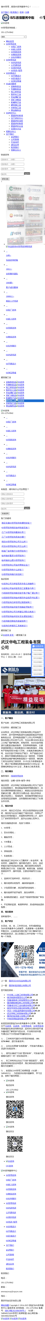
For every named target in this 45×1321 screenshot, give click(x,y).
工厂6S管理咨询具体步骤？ (14, 537)
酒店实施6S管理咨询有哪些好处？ (17, 523)
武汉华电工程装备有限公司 (19, 1013)
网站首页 (10, 41)
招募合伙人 (11, 131)
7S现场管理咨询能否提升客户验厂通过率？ (21, 593)
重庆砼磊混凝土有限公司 (20, 985)
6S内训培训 (16, 62)
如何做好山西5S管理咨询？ (14, 560)
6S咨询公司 (35, 7)
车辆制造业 (16, 89)
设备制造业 (16, 86)
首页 (11, 635)
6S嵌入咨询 (16, 49)
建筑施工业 (16, 105)
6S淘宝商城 (16, 81)
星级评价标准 (17, 116)
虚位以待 (15, 145)
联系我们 (14, 12)
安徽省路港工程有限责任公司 (20, 1000)
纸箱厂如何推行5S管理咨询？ (15, 551)
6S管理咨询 (11, 44)
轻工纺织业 (16, 92)
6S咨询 (16, 1026)
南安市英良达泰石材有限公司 (20, 1008)
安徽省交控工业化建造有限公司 (21, 1005)
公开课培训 (16, 65)
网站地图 (5, 1305)
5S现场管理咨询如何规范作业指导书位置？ (21, 598)
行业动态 (15, 142)
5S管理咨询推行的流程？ (13, 574)
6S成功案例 (11, 84)
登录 (22, 12)
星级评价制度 (17, 123)
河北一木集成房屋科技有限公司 (21, 1011)
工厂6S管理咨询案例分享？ (14, 532)
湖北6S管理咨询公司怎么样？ (15, 542)
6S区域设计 (16, 78)
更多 (41, 518)
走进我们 (15, 137)
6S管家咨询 (16, 52)
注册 (27, 12)
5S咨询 (8, 1026)
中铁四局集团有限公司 (17, 1019)
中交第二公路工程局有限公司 (20, 995)
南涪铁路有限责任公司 (17, 997)
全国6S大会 (16, 129)
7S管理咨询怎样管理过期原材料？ (17, 602)
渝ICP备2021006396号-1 (15, 1311)
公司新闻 (15, 139)
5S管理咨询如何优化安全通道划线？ (18, 616)
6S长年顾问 (16, 57)
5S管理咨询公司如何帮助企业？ (16, 565)
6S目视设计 (11, 73)
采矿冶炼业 (16, 100)
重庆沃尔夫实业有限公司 (20, 981)
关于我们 (5, 12)
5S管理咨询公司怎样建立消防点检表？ (19, 612)
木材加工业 (16, 108)
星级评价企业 (17, 126)
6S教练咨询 (16, 55)
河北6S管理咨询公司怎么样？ (15, 546)
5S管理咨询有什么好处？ (13, 570)
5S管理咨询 (26, 1026)
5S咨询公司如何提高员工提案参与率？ (19, 588)
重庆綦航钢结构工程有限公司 (20, 1003)
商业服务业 (16, 110)
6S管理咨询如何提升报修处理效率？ (18, 607)
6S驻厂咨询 (16, 47)
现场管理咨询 (17, 776)
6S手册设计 (16, 76)
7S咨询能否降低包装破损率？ (15, 621)
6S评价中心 (11, 113)
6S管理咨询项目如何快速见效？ (16, 528)
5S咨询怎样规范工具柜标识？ (15, 626)
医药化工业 (16, 94)
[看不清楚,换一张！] (27, 173)
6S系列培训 (16, 68)
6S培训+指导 (16, 70)
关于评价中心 (17, 118)
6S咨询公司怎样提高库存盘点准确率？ (19, 584)
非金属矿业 (16, 97)
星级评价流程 (17, 121)
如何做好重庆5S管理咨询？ (14, 556)
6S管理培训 (11, 60)
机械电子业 (16, 102)
